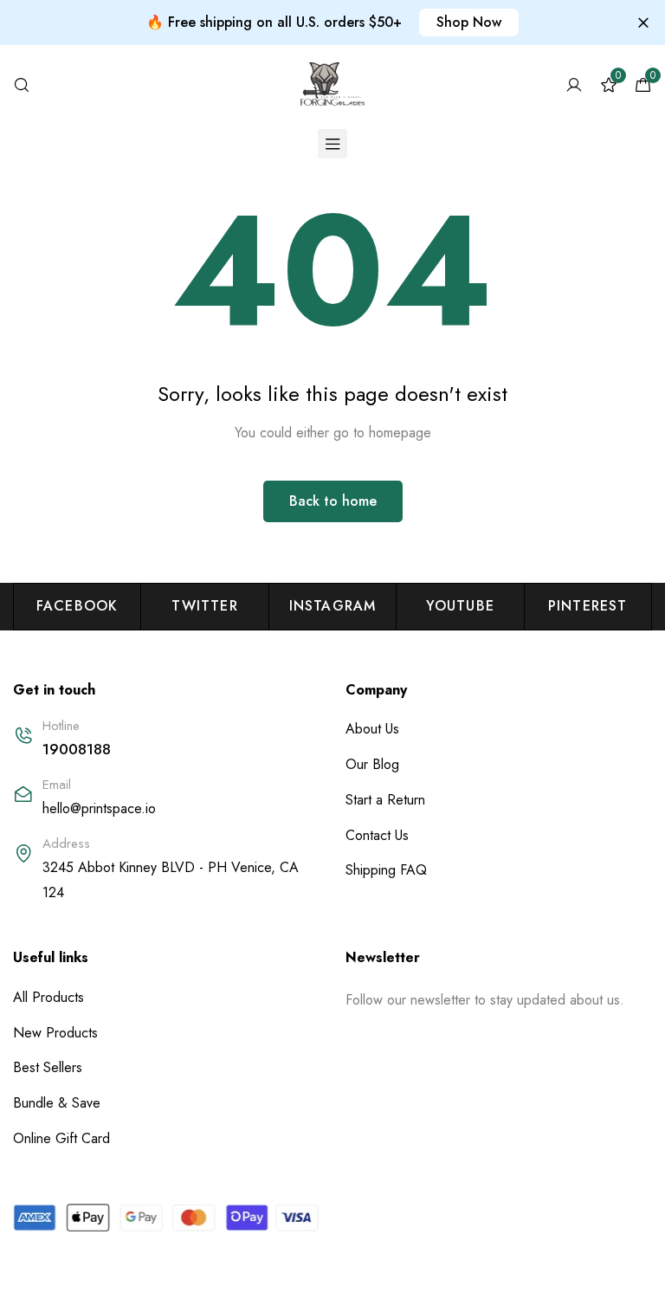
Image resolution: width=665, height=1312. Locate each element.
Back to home (333, 501)
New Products (55, 1033)
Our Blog (372, 764)
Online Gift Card (61, 1138)
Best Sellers (47, 1067)
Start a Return (385, 800)
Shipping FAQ (386, 870)
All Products (48, 997)
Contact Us (377, 835)
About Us (372, 729)
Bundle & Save (56, 1103)
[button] (469, 22)
